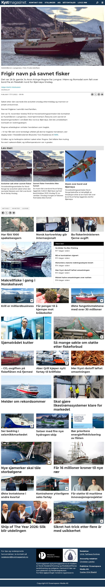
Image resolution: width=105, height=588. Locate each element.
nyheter (16, 208)
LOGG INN (82, 3)
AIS (59, 3)
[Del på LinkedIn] (98, 94)
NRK (56, 135)
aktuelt (6, 208)
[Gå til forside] (14, 2)
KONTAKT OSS (35, 3)
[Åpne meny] (102, 2)
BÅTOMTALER (69, 3)
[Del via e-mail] (102, 94)
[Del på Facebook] (92, 94)
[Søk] (97, 2)
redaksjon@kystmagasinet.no (14, 557)
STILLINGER (50, 3)
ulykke (25, 208)
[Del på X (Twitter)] (95, 94)
